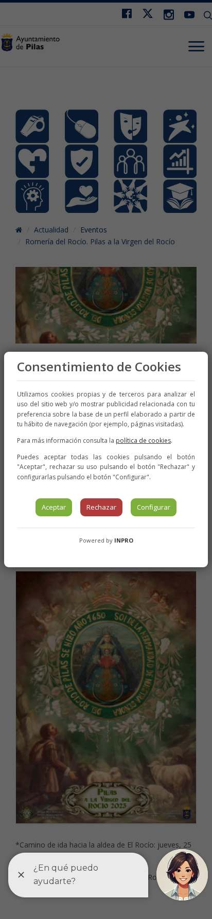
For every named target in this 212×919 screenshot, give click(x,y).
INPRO (123, 540)
